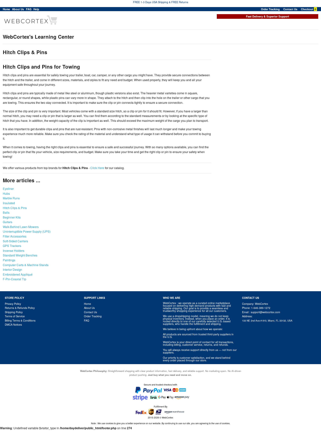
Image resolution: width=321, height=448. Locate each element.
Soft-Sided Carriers (15, 241)
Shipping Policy (14, 312)
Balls (6, 212)
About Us (18, 9)
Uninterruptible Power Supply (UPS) (27, 231)
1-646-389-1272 (260, 308)
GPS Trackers (12, 246)
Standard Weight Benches (20, 255)
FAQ (28, 9)
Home (6, 9)
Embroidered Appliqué (18, 274)
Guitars (7, 222)
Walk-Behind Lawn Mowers (21, 227)
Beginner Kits (12, 217)
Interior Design (12, 269)
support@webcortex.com (265, 312)
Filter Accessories (14, 236)
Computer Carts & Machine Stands (25, 265)
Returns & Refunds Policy (20, 308)
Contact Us (290, 9)
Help (36, 9)
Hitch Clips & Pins (15, 208)
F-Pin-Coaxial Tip (14, 279)
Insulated (9, 203)
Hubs (6, 193)
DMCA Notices (13, 324)
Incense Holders (13, 250)
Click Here (97, 168)
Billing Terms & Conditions (20, 320)
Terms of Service (15, 316)
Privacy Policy (13, 304)
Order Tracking (270, 9)
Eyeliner (8, 189)
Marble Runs (11, 198)
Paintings (9, 260)
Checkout (307, 9)
